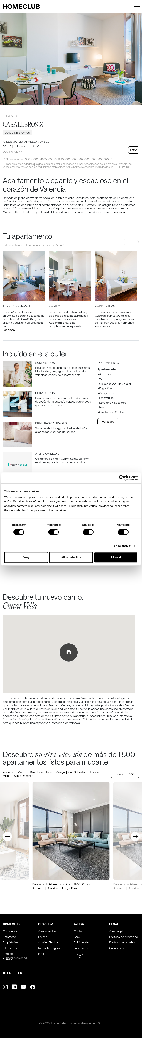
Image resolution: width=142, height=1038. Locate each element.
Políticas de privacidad (123, 937)
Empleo (8, 953)
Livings (42, 937)
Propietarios (10, 942)
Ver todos (108, 421)
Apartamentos (47, 931)
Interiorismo (10, 948)
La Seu (11, 116)
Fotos (133, 150)
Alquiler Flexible (48, 942)
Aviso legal (116, 931)
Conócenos (10, 931)
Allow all (115, 557)
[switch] (53, 532)
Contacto (79, 931)
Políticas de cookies (122, 942)
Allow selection (71, 557)
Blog (41, 953)
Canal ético (116, 948)
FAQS (77, 937)
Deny (26, 557)
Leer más (119, 212)
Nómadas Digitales (50, 948)
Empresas (9, 937)
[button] (135, 242)
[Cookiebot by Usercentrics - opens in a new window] (121, 478)
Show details (122, 545)
